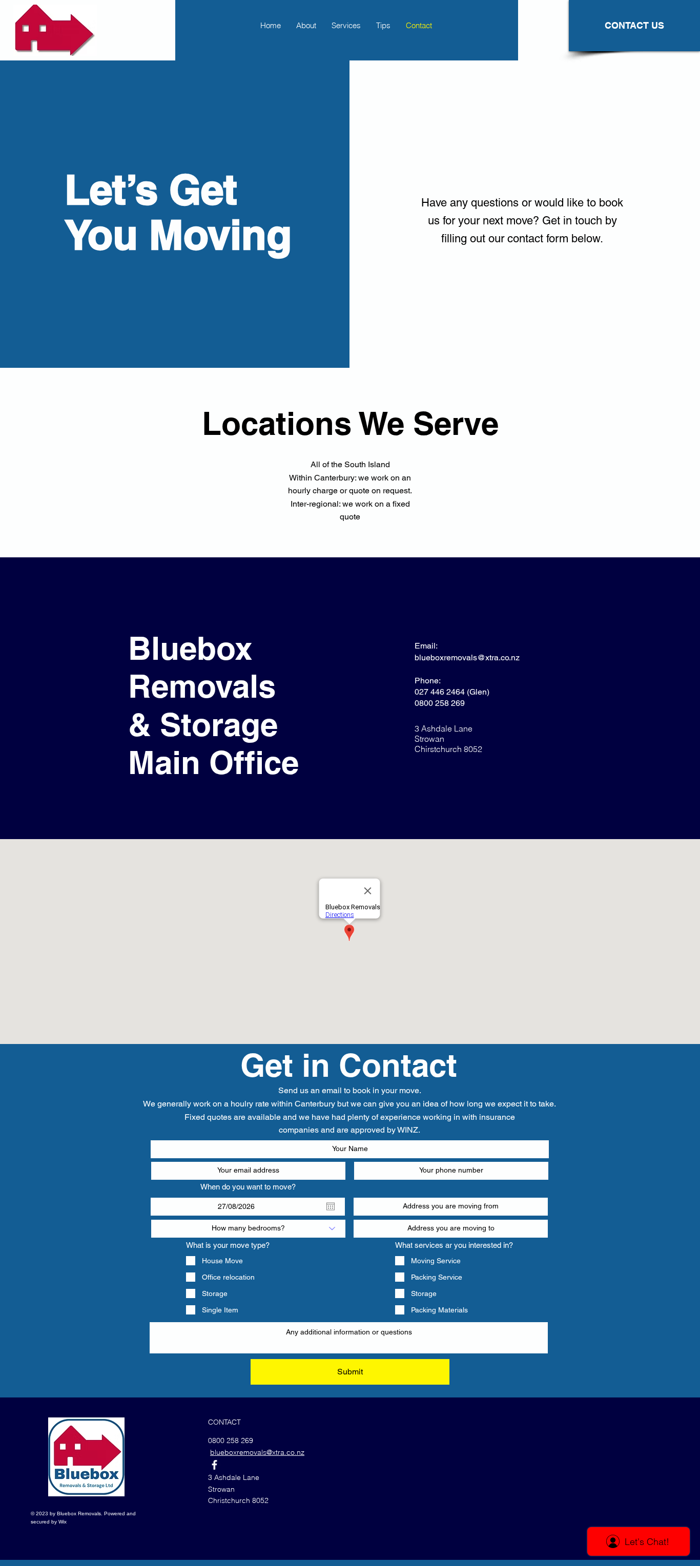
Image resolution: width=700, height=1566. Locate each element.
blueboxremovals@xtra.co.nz (467, 657)
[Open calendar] (330, 1206)
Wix (62, 1522)
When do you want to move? (248, 1187)
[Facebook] (214, 1464)
